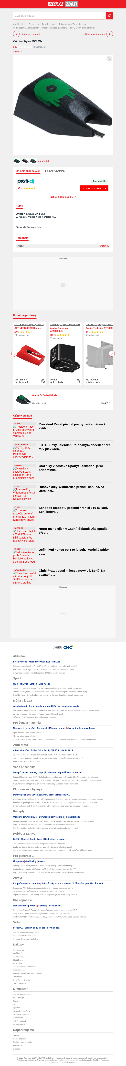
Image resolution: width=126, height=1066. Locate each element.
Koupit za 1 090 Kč (93, 188)
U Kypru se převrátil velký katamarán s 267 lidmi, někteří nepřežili (39, 673)
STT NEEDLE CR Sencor (27, 328)
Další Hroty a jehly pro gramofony (29, 324)
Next (112, 353)
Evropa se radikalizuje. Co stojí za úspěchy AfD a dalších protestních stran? (43, 670)
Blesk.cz (18, 424)
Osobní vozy (18, 957)
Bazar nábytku (19, 1024)
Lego (15, 1004)
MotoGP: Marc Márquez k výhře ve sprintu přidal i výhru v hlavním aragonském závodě (48, 758)
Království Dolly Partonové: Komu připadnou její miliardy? (35, 717)
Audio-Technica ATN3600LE (59, 329)
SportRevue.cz (22, 444)
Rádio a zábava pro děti (22, 1042)
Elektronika (34, 24)
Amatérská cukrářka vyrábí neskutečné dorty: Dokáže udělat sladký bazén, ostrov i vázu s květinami (53, 821)
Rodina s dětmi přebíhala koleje (25, 939)
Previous (14, 353)
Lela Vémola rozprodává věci (24, 936)
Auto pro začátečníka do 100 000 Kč (27, 973)
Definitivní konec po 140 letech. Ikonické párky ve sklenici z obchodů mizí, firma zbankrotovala (50, 806)
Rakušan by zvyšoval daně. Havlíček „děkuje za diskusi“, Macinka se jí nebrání (45, 666)
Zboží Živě (17, 953)
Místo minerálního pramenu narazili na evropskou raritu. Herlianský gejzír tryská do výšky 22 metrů (52, 850)
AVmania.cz (20, 570)
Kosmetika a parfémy (21, 1011)
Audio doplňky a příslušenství (26, 28)
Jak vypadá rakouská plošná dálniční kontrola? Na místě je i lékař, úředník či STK (45, 755)
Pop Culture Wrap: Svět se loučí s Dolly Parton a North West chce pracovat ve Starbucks (48, 872)
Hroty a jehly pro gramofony (82, 28)
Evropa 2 (16, 1049)
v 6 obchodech (21, 382)
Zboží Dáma (18, 960)
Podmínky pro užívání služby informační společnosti (37, 1060)
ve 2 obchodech (57, 382)
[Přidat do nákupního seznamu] (109, 59)
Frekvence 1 (18, 1045)
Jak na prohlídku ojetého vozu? (25, 967)
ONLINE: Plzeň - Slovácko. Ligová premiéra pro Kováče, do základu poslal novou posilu (48, 695)
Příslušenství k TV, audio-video (72, 24)
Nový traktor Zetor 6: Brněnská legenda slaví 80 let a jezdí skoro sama (41, 914)
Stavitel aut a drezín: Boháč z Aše (26, 762)
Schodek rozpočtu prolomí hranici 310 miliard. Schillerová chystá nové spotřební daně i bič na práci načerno (56, 803)
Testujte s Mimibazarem (22, 994)
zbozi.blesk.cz (19, 24)
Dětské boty (18, 1018)
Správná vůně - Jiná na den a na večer (28, 733)
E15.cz (17, 486)
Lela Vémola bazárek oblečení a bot (27, 932)
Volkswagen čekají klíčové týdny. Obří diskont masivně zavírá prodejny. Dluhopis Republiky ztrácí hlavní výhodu (58, 799)
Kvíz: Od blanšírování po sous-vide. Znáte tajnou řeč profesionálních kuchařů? (44, 825)
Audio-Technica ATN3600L (100, 328)
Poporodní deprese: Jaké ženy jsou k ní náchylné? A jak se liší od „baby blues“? (45, 895)
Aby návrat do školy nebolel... (25, 736)
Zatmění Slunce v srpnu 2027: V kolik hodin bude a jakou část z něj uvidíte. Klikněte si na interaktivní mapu (55, 777)
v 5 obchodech (93, 382)
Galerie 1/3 (44, 161)
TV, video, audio (49, 24)
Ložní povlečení (19, 1021)
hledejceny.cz (18, 950)
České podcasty (19, 1039)
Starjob (16, 1035)
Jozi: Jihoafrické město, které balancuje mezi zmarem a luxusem (39, 844)
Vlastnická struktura (67, 1062)
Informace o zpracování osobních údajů (76, 1060)
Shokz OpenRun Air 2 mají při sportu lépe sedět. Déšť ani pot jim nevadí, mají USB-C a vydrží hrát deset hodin (57, 780)
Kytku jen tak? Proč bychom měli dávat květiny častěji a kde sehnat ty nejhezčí (44, 866)
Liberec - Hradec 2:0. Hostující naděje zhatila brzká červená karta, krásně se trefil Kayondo (49, 688)
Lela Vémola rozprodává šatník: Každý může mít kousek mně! (38, 714)
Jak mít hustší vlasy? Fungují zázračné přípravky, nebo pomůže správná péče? (45, 910)
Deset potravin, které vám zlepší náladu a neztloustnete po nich (38, 891)
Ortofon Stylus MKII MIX (27, 41)
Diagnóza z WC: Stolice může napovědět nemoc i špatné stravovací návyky (43, 888)
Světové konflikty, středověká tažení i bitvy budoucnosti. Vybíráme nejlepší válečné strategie (50, 917)
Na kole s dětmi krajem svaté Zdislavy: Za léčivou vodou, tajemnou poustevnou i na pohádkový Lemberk (54, 739)
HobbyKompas (19, 970)
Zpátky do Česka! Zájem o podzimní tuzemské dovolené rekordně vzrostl (42, 847)
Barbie (15, 1001)
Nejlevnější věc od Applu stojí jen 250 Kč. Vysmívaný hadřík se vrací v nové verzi (45, 784)
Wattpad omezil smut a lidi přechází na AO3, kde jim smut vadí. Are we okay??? (44, 869)
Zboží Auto (17, 977)
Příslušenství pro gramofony (54, 28)
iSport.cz (19, 465)
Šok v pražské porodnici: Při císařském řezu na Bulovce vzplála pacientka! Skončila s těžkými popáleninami (56, 710)
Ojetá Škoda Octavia (21, 980)
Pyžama (16, 1008)
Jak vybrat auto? (20, 983)
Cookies (96, 1060)
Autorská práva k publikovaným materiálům (91, 1058)
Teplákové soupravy (21, 1014)
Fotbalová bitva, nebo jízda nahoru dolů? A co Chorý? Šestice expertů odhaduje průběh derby (50, 692)
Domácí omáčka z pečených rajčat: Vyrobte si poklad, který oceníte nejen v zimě (45, 828)
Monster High (18, 998)
